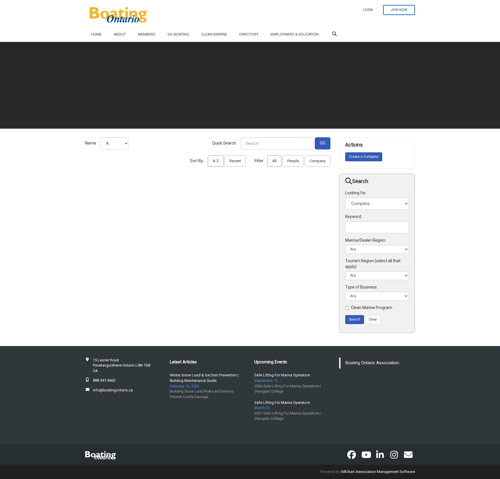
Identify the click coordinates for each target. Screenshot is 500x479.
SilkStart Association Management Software (378, 471)
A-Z (216, 161)
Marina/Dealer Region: (365, 240)
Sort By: (197, 160)
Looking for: (356, 193)
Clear (373, 319)
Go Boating (178, 34)
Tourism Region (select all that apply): (372, 263)
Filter (259, 160)
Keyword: (353, 216)
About (120, 34)
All (274, 161)
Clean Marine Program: (372, 307)
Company (318, 161)
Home (96, 34)
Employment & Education (295, 34)
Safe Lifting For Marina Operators (282, 375)
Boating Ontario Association (372, 362)
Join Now (399, 10)
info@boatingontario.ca (113, 390)
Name (90, 143)
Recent (235, 161)
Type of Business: (361, 287)
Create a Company (363, 157)
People (293, 161)
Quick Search (224, 143)
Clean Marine (214, 34)
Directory (248, 34)
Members (146, 34)
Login (368, 10)
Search (354, 319)
